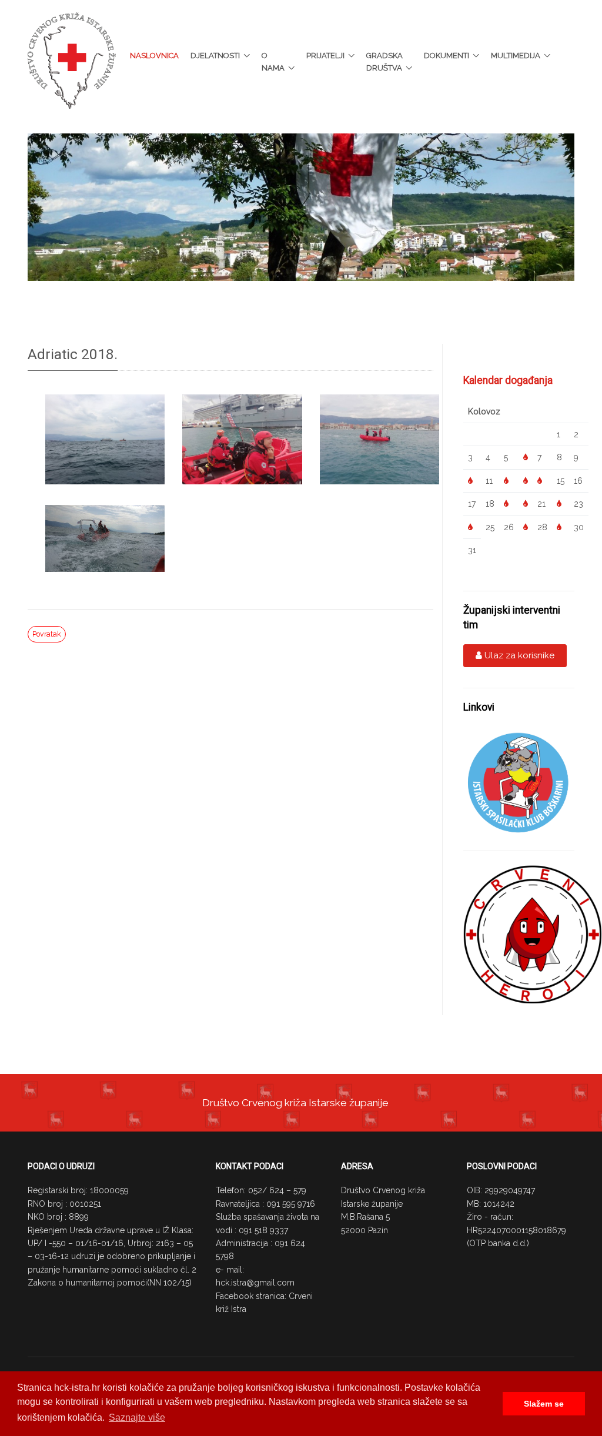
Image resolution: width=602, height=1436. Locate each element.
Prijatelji (325, 55)
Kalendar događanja (508, 380)
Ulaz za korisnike (518, 655)
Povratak (46, 634)
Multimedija (515, 55)
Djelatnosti (215, 55)
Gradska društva (384, 61)
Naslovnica (154, 55)
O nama (273, 61)
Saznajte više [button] (137, 1417)
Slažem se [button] (544, 1403)
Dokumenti (446, 55)
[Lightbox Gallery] (105, 440)
